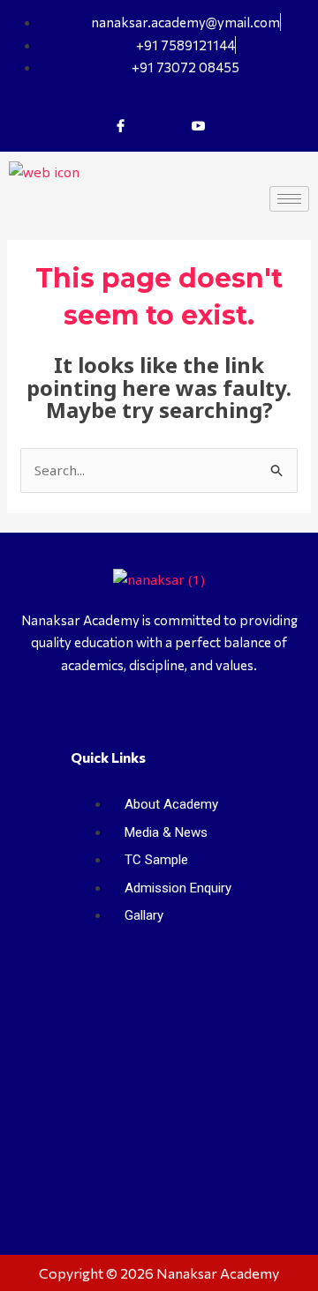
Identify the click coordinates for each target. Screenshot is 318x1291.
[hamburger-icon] (289, 199)
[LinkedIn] (198, 125)
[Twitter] (159, 125)
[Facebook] (120, 125)
